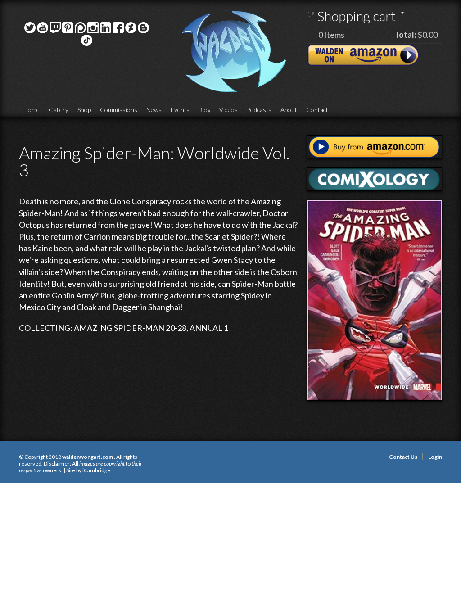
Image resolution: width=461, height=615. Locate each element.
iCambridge (96, 470)
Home (31, 109)
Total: (405, 35)
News (154, 109)
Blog (204, 109)
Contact (317, 109)
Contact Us (403, 456)
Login (435, 456)
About (288, 109)
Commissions (118, 109)
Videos (228, 109)
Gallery (58, 109)
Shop (84, 109)
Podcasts (259, 109)
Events (180, 109)
